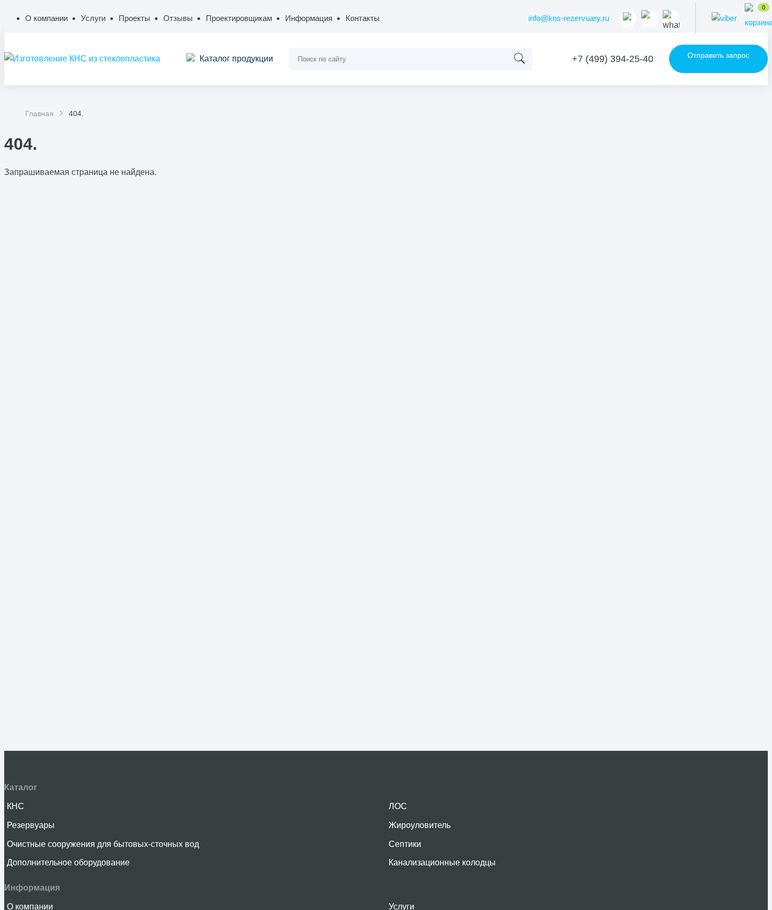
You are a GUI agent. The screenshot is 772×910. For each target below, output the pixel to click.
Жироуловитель (420, 825)
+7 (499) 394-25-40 (612, 59)
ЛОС (398, 806)
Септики (405, 844)
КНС (15, 806)
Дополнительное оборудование (68, 862)
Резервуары (31, 825)
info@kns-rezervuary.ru (568, 18)
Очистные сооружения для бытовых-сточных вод (103, 844)
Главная (39, 113)
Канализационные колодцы (442, 862)
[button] (308, 18)
